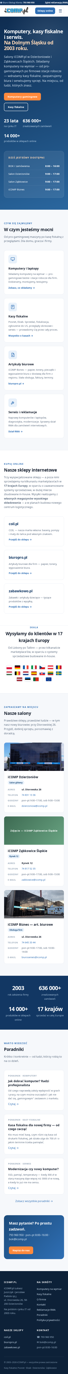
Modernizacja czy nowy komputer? (33, 1169)
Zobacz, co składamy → (21, 287)
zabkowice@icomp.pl (33, 879)
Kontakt (41, 1304)
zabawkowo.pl (12, 1347)
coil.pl (7, 1337)
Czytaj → (13, 1104)
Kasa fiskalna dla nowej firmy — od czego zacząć (33, 1127)
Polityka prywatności (48, 1320)
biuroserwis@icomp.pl (34, 957)
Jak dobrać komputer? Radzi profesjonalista (28, 1083)
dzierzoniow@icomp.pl (34, 805)
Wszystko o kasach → (20, 335)
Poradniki (42, 1314)
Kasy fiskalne (16, 107)
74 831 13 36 (28, 794)
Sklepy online (45, 10)
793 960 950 (28, 2)
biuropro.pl (10, 1342)
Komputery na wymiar (49, 1289)
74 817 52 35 (28, 868)
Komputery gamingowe (22, 96)
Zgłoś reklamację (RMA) (56, 2)
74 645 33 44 (28, 942)
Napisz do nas (21, 1250)
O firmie (41, 1299)
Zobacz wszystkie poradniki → (34, 1201)
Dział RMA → (15, 431)
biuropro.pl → (16, 383)
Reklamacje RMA (46, 1309)
